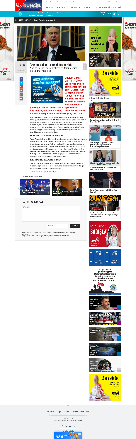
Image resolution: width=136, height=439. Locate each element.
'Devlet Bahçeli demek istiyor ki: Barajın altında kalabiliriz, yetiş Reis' (54, 69)
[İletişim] (114, 14)
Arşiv (66, 2)
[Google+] (21, 87)
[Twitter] (21, 83)
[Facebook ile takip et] (62, 426)
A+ (85, 65)
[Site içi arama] (118, 14)
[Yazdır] (21, 94)
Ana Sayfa (48, 2)
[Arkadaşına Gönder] (21, 90)
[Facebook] (21, 79)
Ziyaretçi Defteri (78, 412)
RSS (87, 412)
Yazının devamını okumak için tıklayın (43, 172)
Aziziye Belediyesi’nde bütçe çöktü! (40, 14)
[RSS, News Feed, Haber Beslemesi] (66, 426)
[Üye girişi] (70, 426)
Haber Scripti (66, 431)
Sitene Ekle (73, 2)
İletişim (66, 412)
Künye (59, 412)
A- (85, 69)
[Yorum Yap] (21, 98)
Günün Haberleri (58, 2)
